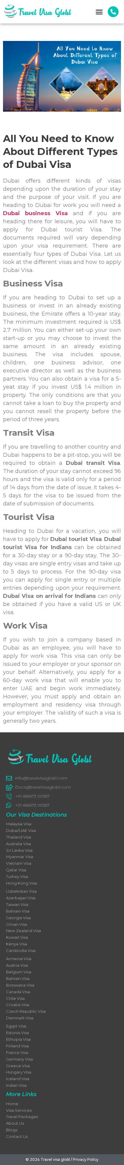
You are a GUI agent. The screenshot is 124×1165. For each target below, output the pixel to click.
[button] (99, 11)
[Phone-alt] (113, 11)
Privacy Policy (85, 1159)
